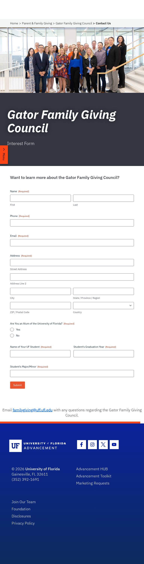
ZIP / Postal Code (19, 312)
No (18, 335)
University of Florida (42, 468)
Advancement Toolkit (93, 475)
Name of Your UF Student (31, 346)
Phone (20, 216)
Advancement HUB (92, 468)
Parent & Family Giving (37, 23)
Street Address (18, 269)
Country (77, 312)
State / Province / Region (86, 298)
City (12, 298)
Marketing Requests (93, 483)
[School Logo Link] (38, 446)
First (12, 204)
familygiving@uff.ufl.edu (32, 409)
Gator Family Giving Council (74, 23)
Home (14, 23)
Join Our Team (24, 501)
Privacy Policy (23, 523)
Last (75, 204)
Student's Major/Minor (29, 366)
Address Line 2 (18, 283)
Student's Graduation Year (95, 346)
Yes (18, 329)
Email (19, 235)
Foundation (21, 508)
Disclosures (21, 516)
